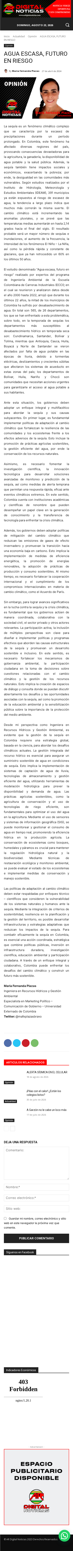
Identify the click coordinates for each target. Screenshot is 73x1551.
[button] (64, 1536)
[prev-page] (6, 1128)
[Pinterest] (26, 1043)
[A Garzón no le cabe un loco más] (14, 1115)
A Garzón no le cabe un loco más (47, 1109)
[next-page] (12, 1128)
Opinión (32, 36)
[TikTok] (52, 1546)
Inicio (7, 36)
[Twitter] (17, 1043)
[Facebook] (8, 1043)
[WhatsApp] (35, 1043)
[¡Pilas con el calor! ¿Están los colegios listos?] (14, 1096)
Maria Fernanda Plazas (25, 70)
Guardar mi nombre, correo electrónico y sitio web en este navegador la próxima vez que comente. (35, 1223)
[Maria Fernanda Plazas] (6, 71)
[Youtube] (66, 1546)
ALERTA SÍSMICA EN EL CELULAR (47, 1072)
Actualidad (19, 36)
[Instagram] (45, 1546)
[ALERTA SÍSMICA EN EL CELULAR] (14, 1077)
